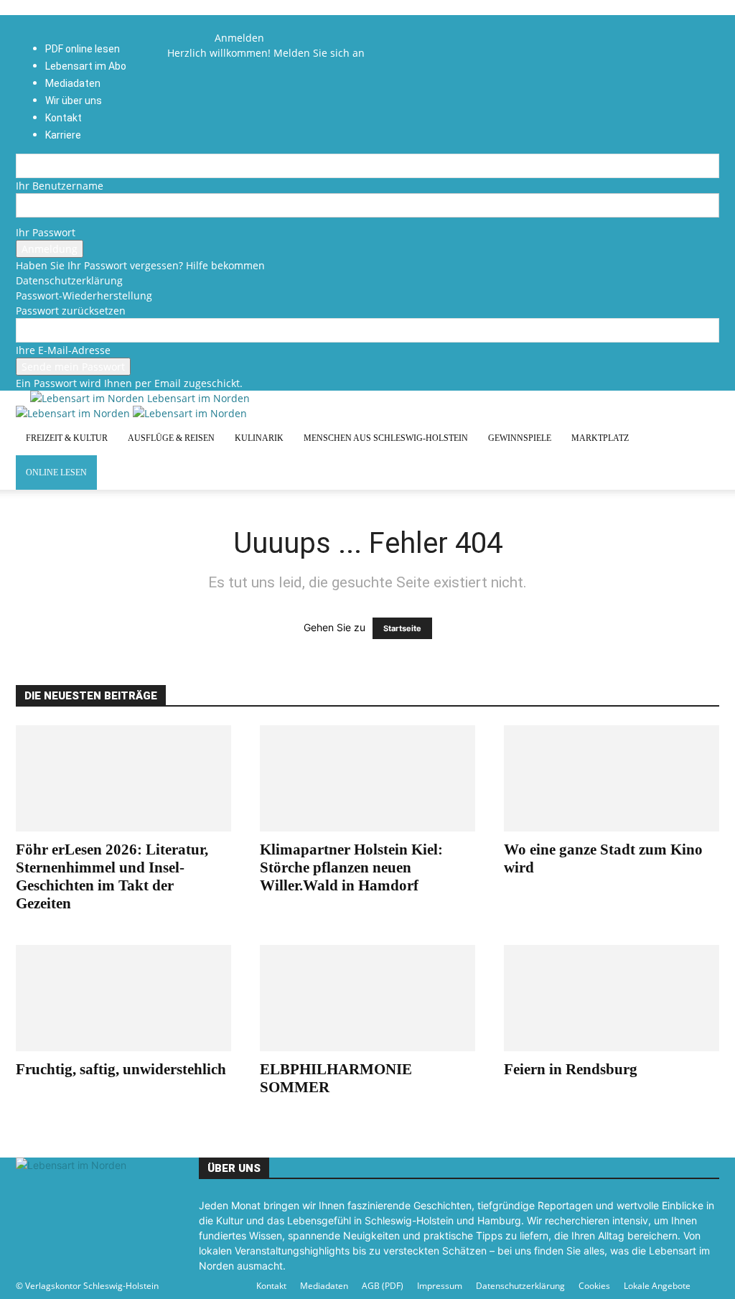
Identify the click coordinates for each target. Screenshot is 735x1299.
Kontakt (271, 1286)
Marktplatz (600, 438)
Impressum (439, 1286)
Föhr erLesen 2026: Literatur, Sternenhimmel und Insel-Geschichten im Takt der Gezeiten (112, 876)
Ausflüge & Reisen (171, 438)
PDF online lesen (82, 49)
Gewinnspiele (519, 438)
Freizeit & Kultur (67, 438)
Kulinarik (259, 438)
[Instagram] (196, 38)
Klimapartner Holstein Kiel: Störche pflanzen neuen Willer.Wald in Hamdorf (351, 867)
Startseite (402, 628)
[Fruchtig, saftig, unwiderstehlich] (123, 998)
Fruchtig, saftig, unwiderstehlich (121, 1069)
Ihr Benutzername (59, 185)
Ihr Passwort (45, 232)
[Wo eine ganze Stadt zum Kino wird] (611, 778)
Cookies (594, 1286)
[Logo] (74, 413)
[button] (185, 22)
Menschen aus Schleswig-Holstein (386, 438)
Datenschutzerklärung (69, 280)
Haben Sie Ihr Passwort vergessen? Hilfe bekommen (140, 265)
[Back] (219, 22)
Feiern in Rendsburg (570, 1069)
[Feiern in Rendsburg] (611, 998)
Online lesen (56, 472)
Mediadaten (324, 1286)
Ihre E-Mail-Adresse (63, 350)
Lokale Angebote (657, 1286)
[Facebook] (187, 38)
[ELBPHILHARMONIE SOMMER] (367, 998)
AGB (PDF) (382, 1286)
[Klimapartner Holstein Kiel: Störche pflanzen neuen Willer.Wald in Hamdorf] (367, 778)
